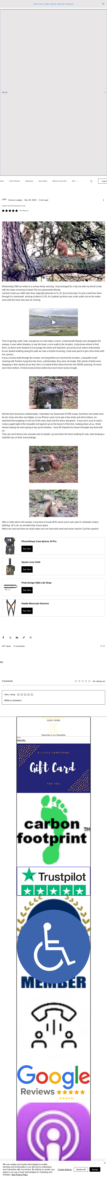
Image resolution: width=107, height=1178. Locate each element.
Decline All (81, 1169)
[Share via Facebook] (3, 637)
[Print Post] (30, 637)
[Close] (104, 1163)
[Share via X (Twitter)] (10, 637)
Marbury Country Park (59, 181)
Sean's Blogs (42, 181)
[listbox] (53, 92)
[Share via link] (23, 637)
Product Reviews (14, 181)
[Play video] (53, 322)
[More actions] (103, 200)
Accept (95, 1169)
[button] (53, 92)
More (73, 181)
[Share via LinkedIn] (17, 637)
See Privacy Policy (20, 1174)
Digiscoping (29, 181)
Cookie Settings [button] (65, 1169)
